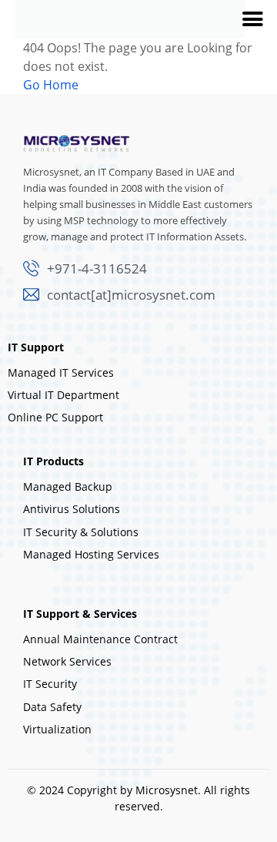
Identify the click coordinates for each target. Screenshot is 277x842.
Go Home (50, 84)
